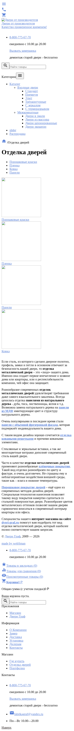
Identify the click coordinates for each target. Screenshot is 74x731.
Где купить (16, 661)
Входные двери (27, 87)
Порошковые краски (23, 162)
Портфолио (17, 668)
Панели (14, 172)
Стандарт (31, 91)
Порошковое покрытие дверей (23, 487)
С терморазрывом (37, 109)
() (19, 565)
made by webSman (13, 543)
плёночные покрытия (54, 466)
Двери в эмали (35, 116)
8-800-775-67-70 (20, 37)
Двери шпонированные (41, 123)
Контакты (16, 647)
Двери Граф (13, 536)
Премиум (31, 94)
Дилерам (15, 644)
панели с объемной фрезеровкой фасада (30, 424)
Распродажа (17, 133)
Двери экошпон (35, 126)
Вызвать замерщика (22, 50)
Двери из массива (37, 119)
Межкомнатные (27, 112)
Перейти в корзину (14, 592)
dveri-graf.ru (10, 522)
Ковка (13, 169)
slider (12, 130)
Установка (16, 640)
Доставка (15, 637)
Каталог (14, 84)
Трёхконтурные (35, 101)
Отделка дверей (20, 664)
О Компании (18, 630)
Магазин (15, 613)
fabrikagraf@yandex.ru (26, 714)
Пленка (14, 165)
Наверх (6, 727)
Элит (28, 98)
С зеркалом (32, 105)
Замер (13, 633)
